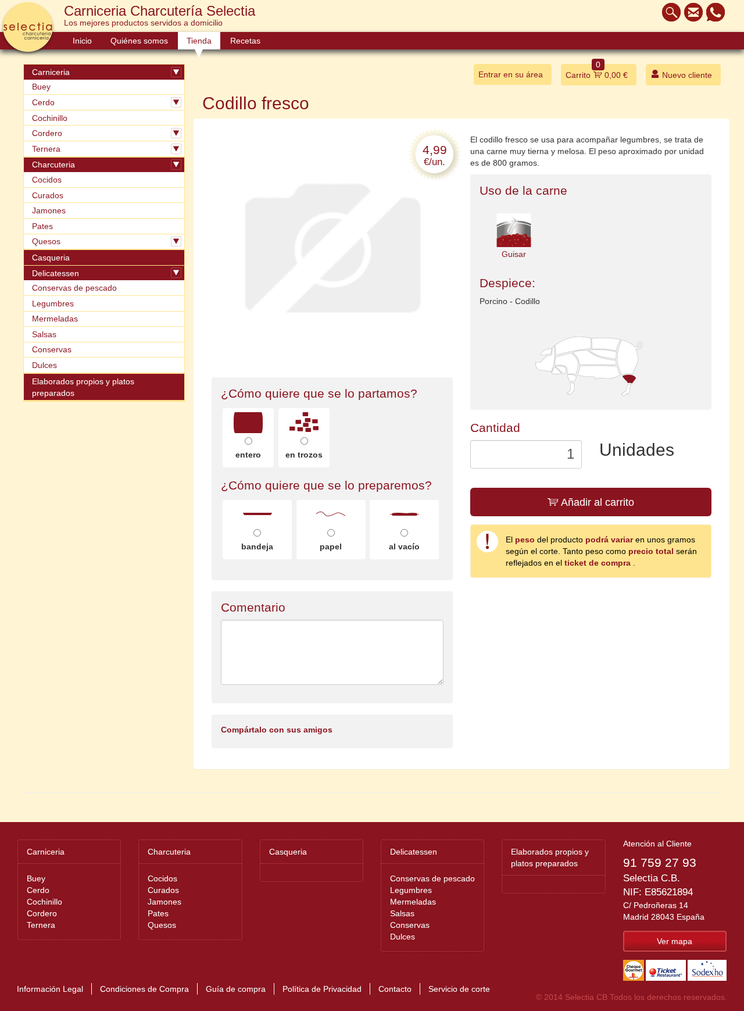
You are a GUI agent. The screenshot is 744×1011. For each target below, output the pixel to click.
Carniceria (51, 72)
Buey (41, 86)
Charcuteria (53, 164)
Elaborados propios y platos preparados (83, 387)
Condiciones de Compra (144, 989)
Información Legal (50, 989)
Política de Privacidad (322, 989)
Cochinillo (49, 118)
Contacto (395, 989)
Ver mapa (674, 941)
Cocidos (47, 179)
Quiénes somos (139, 40)
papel (331, 546)
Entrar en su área (510, 74)
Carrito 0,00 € (597, 72)
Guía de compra (236, 989)
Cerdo (43, 102)
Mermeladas (55, 318)
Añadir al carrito (596, 502)
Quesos (46, 241)
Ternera (46, 148)
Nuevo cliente (686, 75)
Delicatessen (55, 273)
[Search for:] (668, 12)
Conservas (51, 349)
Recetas (245, 40)
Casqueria (51, 257)
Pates (42, 226)
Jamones (49, 210)
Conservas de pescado (74, 287)
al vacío (404, 546)
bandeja (257, 546)
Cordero (47, 133)
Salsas (44, 334)
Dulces (44, 365)
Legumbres (53, 303)
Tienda (199, 40)
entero (248, 454)
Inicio (82, 40)
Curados (47, 195)
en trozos (304, 454)
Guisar (514, 254)
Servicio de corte (459, 989)
